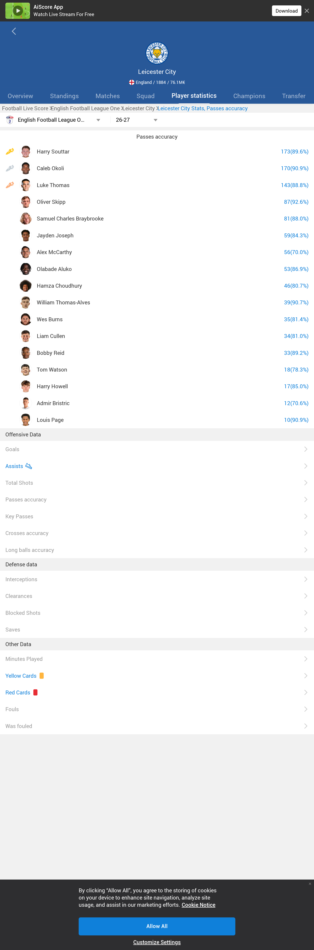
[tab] (64, 96)
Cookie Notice (198, 905)
